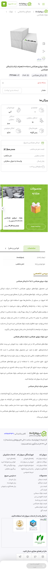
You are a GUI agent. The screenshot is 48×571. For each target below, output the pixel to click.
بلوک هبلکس (42, 15)
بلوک (11, 12)
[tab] (31, 248)
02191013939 (9, 433)
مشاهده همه (35, 226)
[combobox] (24, 83)
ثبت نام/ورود (12, 4)
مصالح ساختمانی (24, 12)
